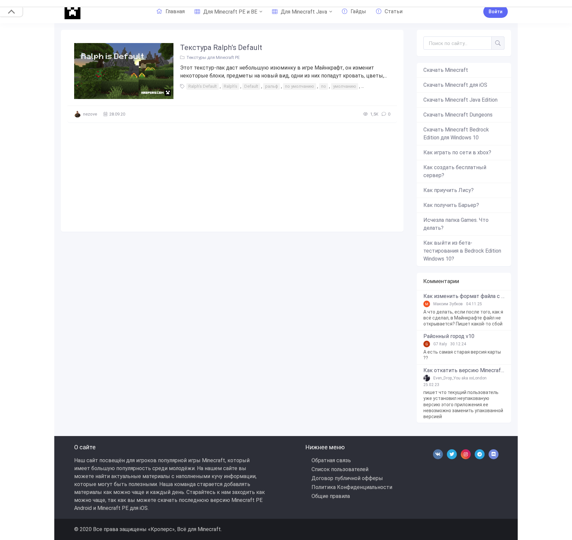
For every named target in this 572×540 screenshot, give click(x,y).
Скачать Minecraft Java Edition (460, 100)
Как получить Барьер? (451, 205)
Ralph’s (230, 86)
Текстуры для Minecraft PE (213, 57)
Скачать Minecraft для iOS (455, 85)
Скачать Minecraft (445, 70)
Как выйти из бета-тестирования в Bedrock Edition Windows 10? (462, 251)
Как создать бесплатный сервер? (454, 171)
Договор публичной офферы (347, 478)
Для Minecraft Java (304, 12)
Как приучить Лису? (448, 190)
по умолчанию (299, 86)
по (323, 86)
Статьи (394, 11)
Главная (175, 11)
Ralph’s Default (202, 86)
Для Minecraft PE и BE (230, 12)
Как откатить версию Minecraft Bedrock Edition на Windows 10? (463, 370)
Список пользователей (339, 469)
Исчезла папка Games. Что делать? (456, 224)
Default (251, 86)
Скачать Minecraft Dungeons (458, 115)
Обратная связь (331, 460)
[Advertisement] (232, 175)
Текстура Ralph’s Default (221, 47)
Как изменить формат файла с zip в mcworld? (463, 296)
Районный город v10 (448, 336)
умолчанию (344, 86)
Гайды (358, 11)
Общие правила (330, 496)
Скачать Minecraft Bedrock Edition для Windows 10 (456, 133)
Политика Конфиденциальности (351, 487)
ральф (271, 86)
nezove (90, 114)
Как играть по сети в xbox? (457, 152)
